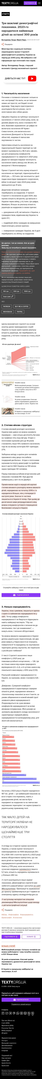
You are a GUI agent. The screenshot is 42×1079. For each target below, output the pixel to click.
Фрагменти (5, 1026)
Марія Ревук (21, 40)
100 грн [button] (6, 291)
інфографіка (14, 915)
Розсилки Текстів (8, 1028)
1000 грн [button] (27, 291)
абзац (5, 915)
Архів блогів (6, 1063)
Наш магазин (6, 1058)
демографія (7, 918)
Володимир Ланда (9, 40)
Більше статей (8, 946)
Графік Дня (5, 1060)
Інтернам (5, 1051)
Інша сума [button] (7, 297)
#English (4, 1033)
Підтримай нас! (7, 1056)
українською (15, 1073)
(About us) (11, 1020)
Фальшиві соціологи (9, 1043)
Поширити (8, 44)
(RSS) (7, 1023)
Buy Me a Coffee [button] (21, 306)
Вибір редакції (7, 1031)
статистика (18, 918)
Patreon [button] (6, 306)
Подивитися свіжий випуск (21, 1004)
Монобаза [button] (7, 312)
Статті (4, 1023)
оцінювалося (25, 869)
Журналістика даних (9, 1038)
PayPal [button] (20, 312)
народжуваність (27, 915)
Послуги (5, 1041)
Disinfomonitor (7, 1048)
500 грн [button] (16, 291)
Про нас (4, 1020)
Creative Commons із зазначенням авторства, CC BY (21, 1071)
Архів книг (5, 1066)
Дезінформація (7, 1045)
